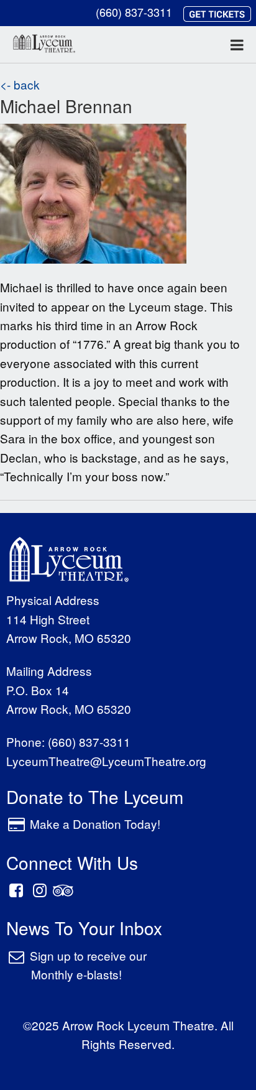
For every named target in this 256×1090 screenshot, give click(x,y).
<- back (20, 84)
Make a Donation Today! (95, 823)
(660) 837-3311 (134, 12)
